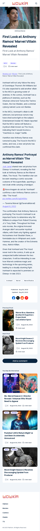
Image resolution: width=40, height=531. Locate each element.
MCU (5, 63)
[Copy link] (26, 298)
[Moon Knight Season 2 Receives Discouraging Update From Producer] (8, 345)
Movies (13, 63)
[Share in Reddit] (22, 298)
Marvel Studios (29, 281)
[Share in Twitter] (18, 298)
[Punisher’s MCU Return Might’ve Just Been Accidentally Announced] (20, 420)
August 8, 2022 (9, 206)
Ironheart (9, 281)
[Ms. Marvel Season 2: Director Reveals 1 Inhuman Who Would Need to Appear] (20, 383)
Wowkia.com (7, 74)
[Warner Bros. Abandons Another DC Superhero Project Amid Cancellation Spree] (8, 320)
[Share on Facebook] (14, 298)
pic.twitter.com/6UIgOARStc (15, 199)
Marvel (18, 281)
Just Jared (7, 166)
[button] (3, 3)
